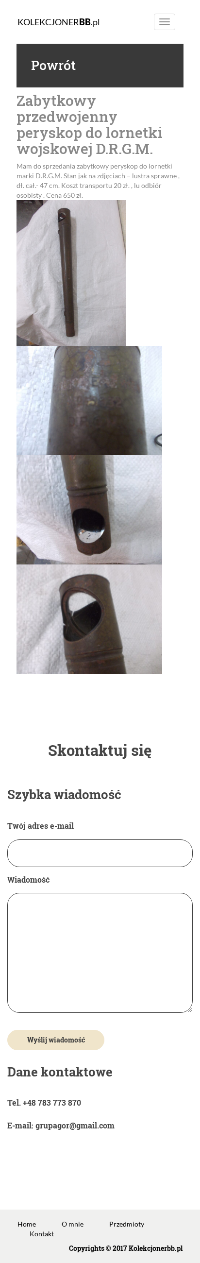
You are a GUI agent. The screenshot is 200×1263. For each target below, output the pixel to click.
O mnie (72, 1224)
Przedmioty (126, 1224)
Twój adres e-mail (40, 825)
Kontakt (42, 1233)
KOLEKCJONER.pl (58, 22)
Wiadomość (28, 879)
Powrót (53, 65)
